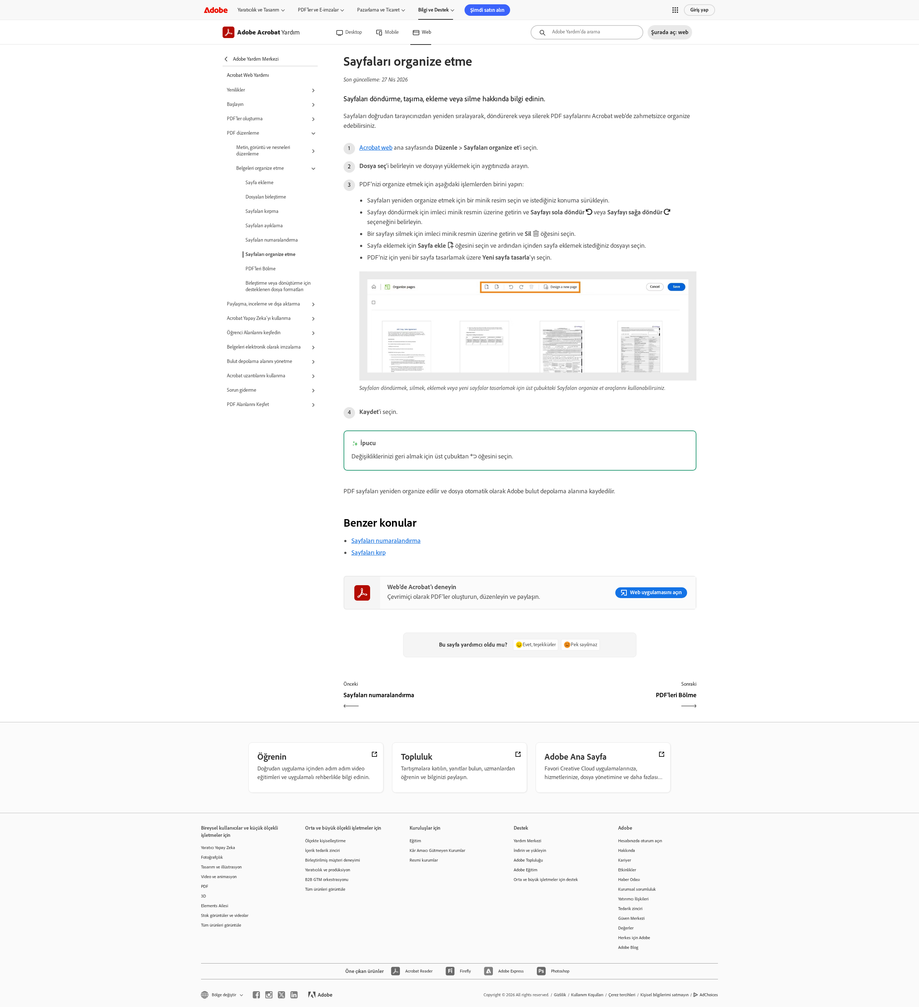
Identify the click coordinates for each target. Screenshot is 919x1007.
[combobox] (587, 32)
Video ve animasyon (219, 876)
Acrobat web (375, 147)
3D (203, 896)
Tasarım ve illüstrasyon (221, 867)
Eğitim (415, 840)
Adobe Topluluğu (528, 860)
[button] (675, 10)
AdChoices (709, 994)
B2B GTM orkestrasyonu (326, 879)
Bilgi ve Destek (433, 10)
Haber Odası (629, 879)
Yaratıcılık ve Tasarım (258, 10)
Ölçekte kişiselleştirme (325, 840)
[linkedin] (294, 994)
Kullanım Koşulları (587, 994)
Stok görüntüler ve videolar (224, 915)
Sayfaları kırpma (262, 211)
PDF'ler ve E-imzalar (318, 10)
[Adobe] (215, 10)
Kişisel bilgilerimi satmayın (664, 994)
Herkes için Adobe (634, 937)
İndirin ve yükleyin (530, 850)
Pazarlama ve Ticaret (378, 10)
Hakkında (626, 850)
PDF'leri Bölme (261, 269)
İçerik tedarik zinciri (322, 850)
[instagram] (268, 994)
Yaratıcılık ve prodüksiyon (327, 869)
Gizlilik (560, 994)
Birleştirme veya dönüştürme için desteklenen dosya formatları (278, 286)
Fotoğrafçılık (212, 857)
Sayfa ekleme (260, 183)
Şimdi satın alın (487, 10)
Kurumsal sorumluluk (637, 889)
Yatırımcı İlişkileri (633, 898)
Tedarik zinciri (630, 908)
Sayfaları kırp (368, 552)
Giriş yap (699, 10)
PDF (204, 886)
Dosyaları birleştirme (266, 197)
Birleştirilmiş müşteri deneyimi (332, 860)
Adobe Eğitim (525, 869)
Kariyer (624, 860)
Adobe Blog (628, 947)
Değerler (626, 928)
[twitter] (281, 994)
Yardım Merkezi (527, 840)
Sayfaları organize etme (270, 254)
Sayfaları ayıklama (264, 226)
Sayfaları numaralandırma (272, 240)
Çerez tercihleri (621, 994)
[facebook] (256, 994)
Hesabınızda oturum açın (640, 840)
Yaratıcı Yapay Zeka (218, 847)
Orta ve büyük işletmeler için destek (546, 879)
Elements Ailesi (214, 905)
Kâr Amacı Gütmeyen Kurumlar (437, 850)
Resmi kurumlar (424, 860)
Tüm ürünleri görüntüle (221, 925)
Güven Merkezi (631, 918)
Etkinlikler (627, 869)
